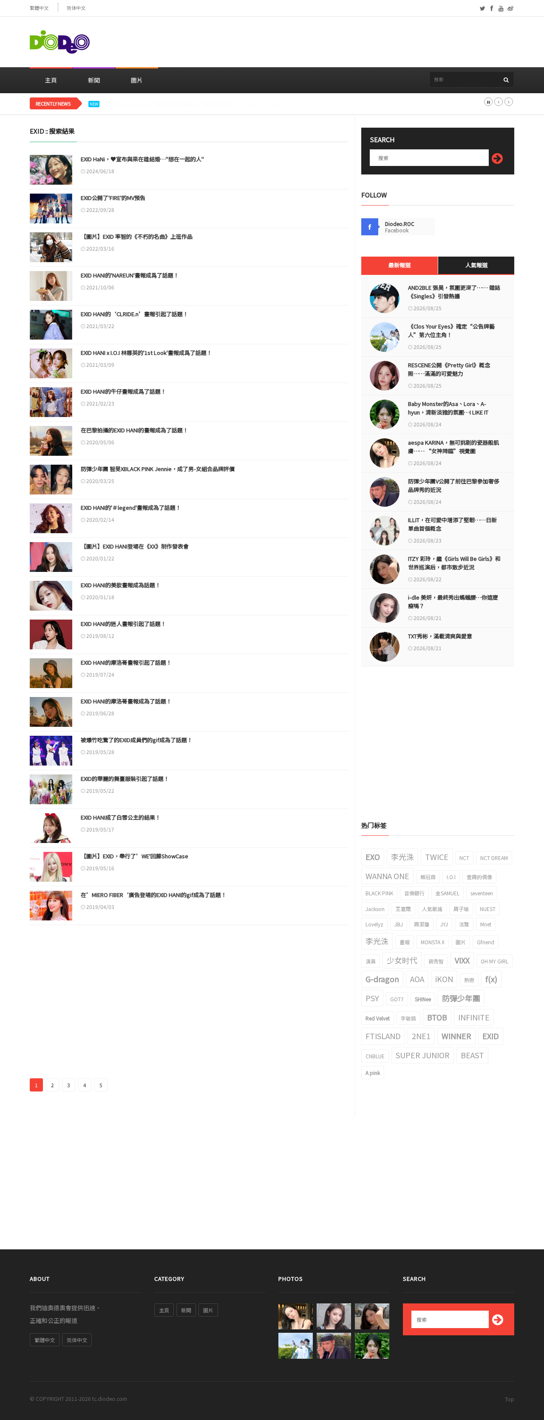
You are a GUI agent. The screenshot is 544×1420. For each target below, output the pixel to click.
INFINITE (474, 1017)
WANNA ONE (387, 875)
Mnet (485, 924)
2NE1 (421, 1035)
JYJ (444, 924)
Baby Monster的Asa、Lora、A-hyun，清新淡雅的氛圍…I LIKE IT (448, 408)
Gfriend (485, 942)
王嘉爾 (403, 908)
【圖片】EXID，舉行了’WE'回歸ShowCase (134, 856)
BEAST (472, 1054)
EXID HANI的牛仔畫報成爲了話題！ (123, 391)
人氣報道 (476, 265)
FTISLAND (383, 1035)
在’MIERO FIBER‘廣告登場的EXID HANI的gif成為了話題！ (154, 895)
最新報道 (399, 265)
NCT (464, 857)
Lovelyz (374, 924)
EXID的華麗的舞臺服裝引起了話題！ (125, 778)
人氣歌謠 (432, 908)
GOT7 (397, 999)
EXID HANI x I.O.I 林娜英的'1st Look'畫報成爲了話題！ (146, 353)
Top (509, 1399)
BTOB (437, 1017)
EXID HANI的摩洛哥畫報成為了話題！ (126, 701)
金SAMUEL (447, 893)
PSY (372, 997)
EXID (490, 1035)
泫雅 (464, 924)
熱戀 (469, 979)
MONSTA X (433, 942)
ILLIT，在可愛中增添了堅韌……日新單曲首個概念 (452, 524)
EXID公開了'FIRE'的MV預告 (113, 198)
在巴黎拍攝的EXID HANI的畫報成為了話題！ (134, 430)
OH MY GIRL (494, 961)
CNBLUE (375, 1056)
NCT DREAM (494, 857)
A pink (373, 1072)
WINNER (456, 1035)
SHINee (423, 999)
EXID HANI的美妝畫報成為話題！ (121, 585)
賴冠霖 (428, 876)
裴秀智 (436, 961)
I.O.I (451, 876)
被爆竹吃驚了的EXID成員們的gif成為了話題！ (137, 740)
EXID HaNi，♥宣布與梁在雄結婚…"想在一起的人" (142, 159)
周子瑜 (461, 908)
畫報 (405, 942)
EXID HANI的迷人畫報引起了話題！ (123, 624)
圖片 (137, 80)
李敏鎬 (408, 1018)
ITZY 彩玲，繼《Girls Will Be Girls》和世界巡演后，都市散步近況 (454, 562)
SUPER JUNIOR (423, 1054)
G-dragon (382, 978)
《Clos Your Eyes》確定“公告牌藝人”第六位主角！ (451, 330)
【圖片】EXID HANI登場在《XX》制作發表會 (135, 546)
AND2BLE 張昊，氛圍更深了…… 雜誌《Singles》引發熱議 (454, 291)
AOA (417, 978)
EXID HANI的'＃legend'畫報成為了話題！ (131, 507)
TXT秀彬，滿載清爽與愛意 (440, 636)
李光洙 (402, 856)
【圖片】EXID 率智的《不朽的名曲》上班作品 (137, 236)
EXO (373, 856)
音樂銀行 (414, 893)
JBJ (398, 924)
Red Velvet (378, 1018)
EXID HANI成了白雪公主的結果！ (121, 817)
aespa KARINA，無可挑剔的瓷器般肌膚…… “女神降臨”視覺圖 (453, 446)
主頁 (51, 80)
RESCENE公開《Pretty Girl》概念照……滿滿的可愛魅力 (175, 104)
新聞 (94, 80)
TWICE (436, 856)
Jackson (375, 908)
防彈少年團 (461, 997)
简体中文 (76, 8)
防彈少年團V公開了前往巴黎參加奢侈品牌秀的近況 (453, 485)
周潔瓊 (421, 924)
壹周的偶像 (479, 876)
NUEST (488, 908)
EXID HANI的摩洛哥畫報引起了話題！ (126, 662)
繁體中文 (39, 8)
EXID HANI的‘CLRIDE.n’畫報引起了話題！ (134, 314)
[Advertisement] (359, 42)
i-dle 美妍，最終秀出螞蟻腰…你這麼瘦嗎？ (453, 601)
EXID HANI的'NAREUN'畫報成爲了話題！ (130, 275)
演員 (371, 961)
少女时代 (402, 960)
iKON (444, 978)
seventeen (481, 893)
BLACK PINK (379, 893)
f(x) (491, 978)
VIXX (462, 960)
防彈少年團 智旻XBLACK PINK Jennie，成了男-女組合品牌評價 (158, 469)
